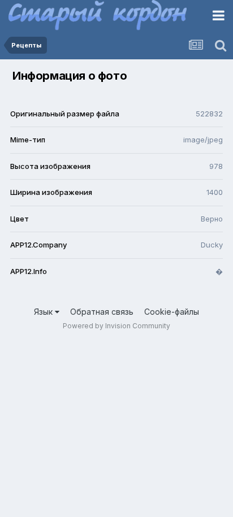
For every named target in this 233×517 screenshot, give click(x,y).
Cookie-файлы (171, 311)
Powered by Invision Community (116, 326)
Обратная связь (101, 311)
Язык (44, 311)
